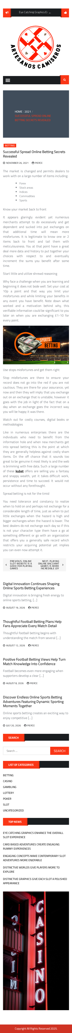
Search (64, 79)
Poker (7, 798)
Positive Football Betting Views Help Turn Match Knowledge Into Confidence (34, 661)
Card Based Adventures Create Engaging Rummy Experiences (31, 846)
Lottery (8, 792)
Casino (7, 781)
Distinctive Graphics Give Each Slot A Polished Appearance (35, 881)
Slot (6, 804)
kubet (20, 471)
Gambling (9, 787)
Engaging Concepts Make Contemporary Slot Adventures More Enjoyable (34, 858)
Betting (10, 145)
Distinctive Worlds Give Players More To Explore (31, 869)
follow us (65, 12)
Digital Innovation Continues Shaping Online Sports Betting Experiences (31, 585)
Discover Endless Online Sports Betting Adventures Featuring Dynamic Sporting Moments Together (33, 701)
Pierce (39, 163)
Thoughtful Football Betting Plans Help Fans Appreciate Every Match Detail (32, 623)
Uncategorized (13, 810)
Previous (50, 13)
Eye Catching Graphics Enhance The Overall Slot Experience (33, 835)
